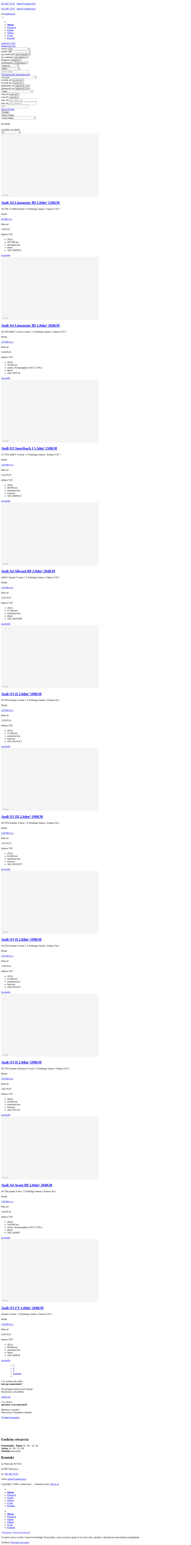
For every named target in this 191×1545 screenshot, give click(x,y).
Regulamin (6, 1532)
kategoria (5, 60)
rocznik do (6, 83)
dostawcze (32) (8, 46)
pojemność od (7, 85)
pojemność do (7, 88)
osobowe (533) (8, 43)
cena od (5, 94)
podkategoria (7, 63)
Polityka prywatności (21, 1532)
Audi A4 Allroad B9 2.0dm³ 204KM (28, 571)
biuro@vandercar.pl (26, 3)
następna (17, 1373)
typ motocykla (8, 54)
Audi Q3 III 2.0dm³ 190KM (22, 817)
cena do (5, 97)
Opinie (10, 30)
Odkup (10, 33)
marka (4, 48)
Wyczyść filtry (8, 109)
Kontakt (11, 38)
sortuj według (7, 115)
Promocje (11, 27)
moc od (4, 100)
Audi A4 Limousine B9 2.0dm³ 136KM (30, 203)
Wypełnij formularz (10, 1417)
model (4, 51)
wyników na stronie (10, 129)
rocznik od (6, 80)
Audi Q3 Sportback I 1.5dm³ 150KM (29, 448)
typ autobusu (7, 57)
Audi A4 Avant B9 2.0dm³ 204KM (26, 1185)
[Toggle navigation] (2, 17)
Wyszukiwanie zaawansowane (15, 74)
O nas (10, 35)
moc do (4, 103)
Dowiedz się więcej (20, 1542)
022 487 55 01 (8, 3)
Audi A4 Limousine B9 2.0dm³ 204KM (30, 325)
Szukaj (5, 112)
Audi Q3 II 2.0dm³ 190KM (21, 694)
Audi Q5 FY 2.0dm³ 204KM (22, 1308)
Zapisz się (6, 1397)
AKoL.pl (54, 1484)
